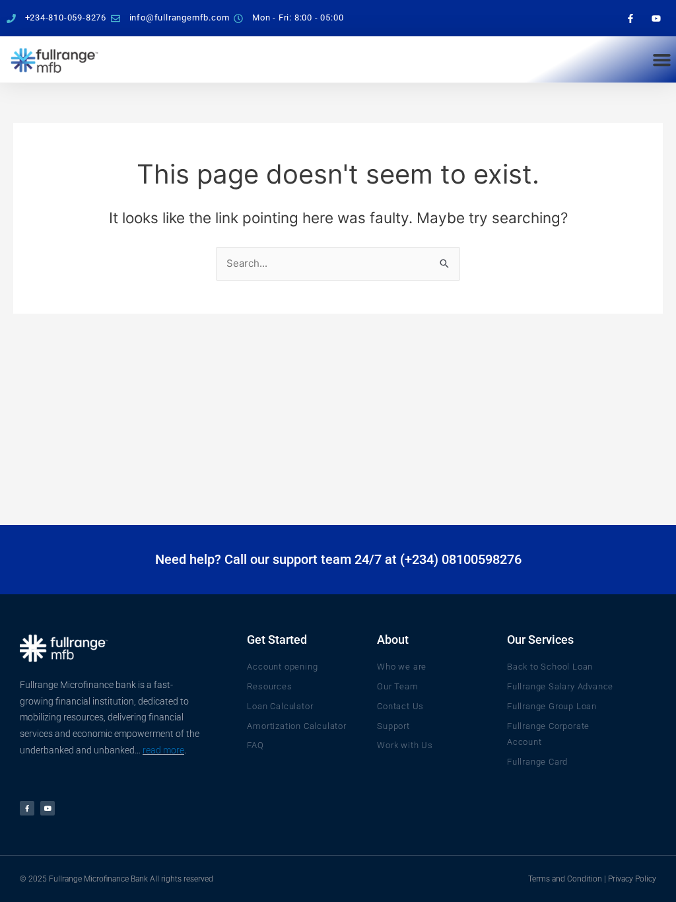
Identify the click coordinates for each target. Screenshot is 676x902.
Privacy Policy (632, 879)
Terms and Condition (565, 879)
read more (163, 750)
